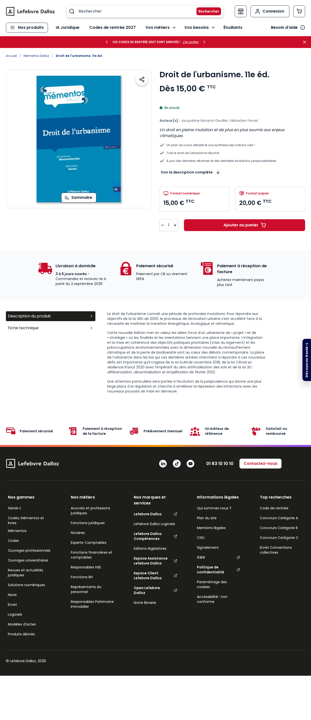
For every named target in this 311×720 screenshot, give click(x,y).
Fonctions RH (82, 577)
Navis (12, 594)
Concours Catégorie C (279, 537)
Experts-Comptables (88, 542)
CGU (201, 537)
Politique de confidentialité (210, 570)
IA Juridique (67, 27)
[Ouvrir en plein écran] (79, 139)
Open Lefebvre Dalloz (147, 590)
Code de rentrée (274, 508)
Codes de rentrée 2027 (112, 27)
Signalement (208, 547)
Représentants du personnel (86, 589)
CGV (201, 557)
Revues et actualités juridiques (25, 573)
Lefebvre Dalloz (148, 514)
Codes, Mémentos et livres (26, 520)
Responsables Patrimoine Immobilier (92, 604)
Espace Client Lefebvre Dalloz (148, 575)
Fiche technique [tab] (23, 328)
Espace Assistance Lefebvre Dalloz (151, 561)
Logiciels (15, 614)
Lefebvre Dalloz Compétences (148, 536)
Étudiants (232, 27)
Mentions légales (211, 527)
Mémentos (17, 530)
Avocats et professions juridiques (90, 511)
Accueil (11, 56)
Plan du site (207, 518)
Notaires (78, 532)
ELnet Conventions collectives (276, 550)
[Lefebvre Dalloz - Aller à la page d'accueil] (30, 11)
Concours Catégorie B (279, 527)
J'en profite (190, 42)
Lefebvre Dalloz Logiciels (154, 523)
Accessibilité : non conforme (212, 599)
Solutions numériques (26, 584)
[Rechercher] (206, 11)
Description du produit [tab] (29, 316)
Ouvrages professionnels (29, 550)
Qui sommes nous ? (214, 508)
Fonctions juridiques (88, 522)
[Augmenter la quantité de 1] (175, 225)
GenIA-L (14, 508)
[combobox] (145, 11)
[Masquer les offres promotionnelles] (306, 42)
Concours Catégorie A (279, 518)
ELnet (12, 604)
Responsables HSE (86, 567)
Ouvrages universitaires (28, 560)
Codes (13, 540)
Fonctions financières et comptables (91, 555)
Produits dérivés (21, 634)
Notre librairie (145, 602)
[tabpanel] (206, 352)
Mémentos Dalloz (36, 56)
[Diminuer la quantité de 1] (162, 225)
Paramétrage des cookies (212, 584)
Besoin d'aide (284, 27)
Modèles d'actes (22, 624)
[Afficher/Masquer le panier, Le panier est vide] (299, 11)
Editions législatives (150, 548)
